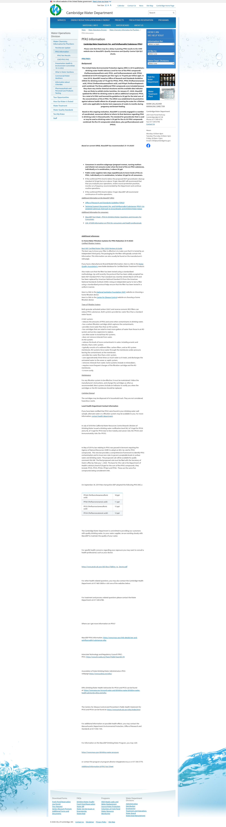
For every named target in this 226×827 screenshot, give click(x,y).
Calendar (120, 5)
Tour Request (57, 806)
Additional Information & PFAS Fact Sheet (97, 766)
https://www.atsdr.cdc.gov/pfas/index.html (123, 709)
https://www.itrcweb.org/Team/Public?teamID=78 (105, 657)
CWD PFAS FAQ (63, 59)
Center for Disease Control (107, 297)
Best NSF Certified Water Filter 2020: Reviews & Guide (102, 248)
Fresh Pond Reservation (86, 804)
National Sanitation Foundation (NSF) (111, 292)
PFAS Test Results (63, 55)
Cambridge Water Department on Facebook (148, 146)
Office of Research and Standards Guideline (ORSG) (105, 202)
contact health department (102, 416)
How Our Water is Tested (63, 101)
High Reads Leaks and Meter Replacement (109, 803)
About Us (138, 25)
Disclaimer (90, 822)
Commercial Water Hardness (62, 77)
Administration (132, 804)
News (141, 5)
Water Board (131, 813)
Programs (163, 20)
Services (61, 20)
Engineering (130, 808)
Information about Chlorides (62, 83)
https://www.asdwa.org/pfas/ (100, 673)
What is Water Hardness (64, 72)
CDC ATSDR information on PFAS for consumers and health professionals (113, 223)
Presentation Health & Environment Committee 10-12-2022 (65, 65)
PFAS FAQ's (86, 58)
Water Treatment (60, 105)
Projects (119, 20)
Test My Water (59, 114)
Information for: (155, 41)
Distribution (130, 806)
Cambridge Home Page (165, 5)
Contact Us (150, 124)
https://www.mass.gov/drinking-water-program (100, 752)
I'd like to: (152, 50)
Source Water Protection (110, 806)
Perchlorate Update (62, 48)
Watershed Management (135, 815)
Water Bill (80, 806)
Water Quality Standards (63, 110)
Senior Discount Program (62, 809)
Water (84, 30)
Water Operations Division (97, 30)
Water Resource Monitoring (107, 812)
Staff (55, 118)
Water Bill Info (90, 25)
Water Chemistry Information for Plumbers (124, 30)
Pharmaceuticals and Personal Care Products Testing (64, 90)
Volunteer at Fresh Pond (110, 809)
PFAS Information (62, 51)
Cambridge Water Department (89, 12)
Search (173, 12)
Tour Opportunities (61, 97)
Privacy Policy (101, 822)
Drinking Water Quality (85, 802)
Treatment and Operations (136, 811)
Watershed (81, 813)
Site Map (111, 822)
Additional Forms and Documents (60, 812)
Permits (107, 25)
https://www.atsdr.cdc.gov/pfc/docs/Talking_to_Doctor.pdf (104, 566)
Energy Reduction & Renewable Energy (90, 20)
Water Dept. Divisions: (158, 60)
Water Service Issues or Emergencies (86, 810)
